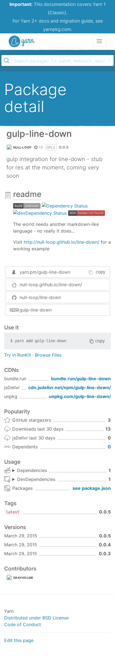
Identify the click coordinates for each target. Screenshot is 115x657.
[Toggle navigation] (99, 41)
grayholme (23, 578)
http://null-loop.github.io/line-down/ (61, 242)
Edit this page (18, 640)
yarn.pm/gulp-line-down (45, 272)
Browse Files (48, 355)
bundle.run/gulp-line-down (81, 378)
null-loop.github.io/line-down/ (51, 284)
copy (100, 272)
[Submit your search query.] (6, 60)
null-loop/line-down (40, 297)
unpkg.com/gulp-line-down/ (80, 396)
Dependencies (32, 470)
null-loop (22, 147)
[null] (26, 205)
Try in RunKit (17, 355)
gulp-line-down (36, 310)
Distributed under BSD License (36, 618)
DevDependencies (36, 479)
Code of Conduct (22, 624)
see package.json (92, 488)
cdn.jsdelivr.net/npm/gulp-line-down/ (69, 387)
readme (27, 194)
